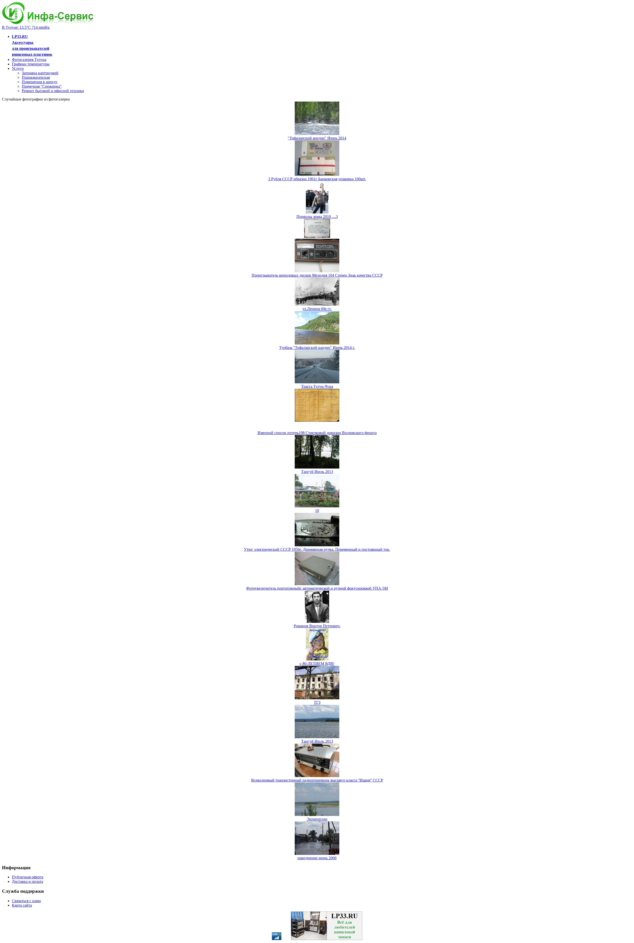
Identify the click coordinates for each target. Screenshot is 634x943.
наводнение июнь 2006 (317, 858)
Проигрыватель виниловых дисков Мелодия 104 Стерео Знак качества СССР (317, 275)
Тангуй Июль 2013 (317, 472)
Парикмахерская (36, 77)
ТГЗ (317, 702)
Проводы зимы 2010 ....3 (317, 216)
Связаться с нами (26, 901)
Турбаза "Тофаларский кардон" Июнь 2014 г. (317, 347)
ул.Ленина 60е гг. (317, 309)
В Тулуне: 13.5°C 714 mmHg (26, 27)
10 (317, 510)
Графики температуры (31, 64)
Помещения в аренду (39, 82)
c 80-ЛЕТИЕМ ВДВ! (317, 663)
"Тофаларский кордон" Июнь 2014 (317, 138)
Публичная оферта (27, 877)
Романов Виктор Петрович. (317, 626)
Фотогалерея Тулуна (29, 59)
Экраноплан (317, 819)
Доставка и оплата (27, 881)
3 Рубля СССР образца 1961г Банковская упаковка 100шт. (317, 179)
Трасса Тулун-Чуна (317, 386)
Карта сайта (22, 905)
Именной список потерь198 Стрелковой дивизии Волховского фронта (317, 433)
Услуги (18, 68)
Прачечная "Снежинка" (42, 86)
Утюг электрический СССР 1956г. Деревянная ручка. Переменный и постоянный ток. (317, 549)
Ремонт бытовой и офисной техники (53, 91)
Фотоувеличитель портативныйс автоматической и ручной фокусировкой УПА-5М (317, 588)
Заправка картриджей (40, 73)
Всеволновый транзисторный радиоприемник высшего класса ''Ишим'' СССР (317, 780)
